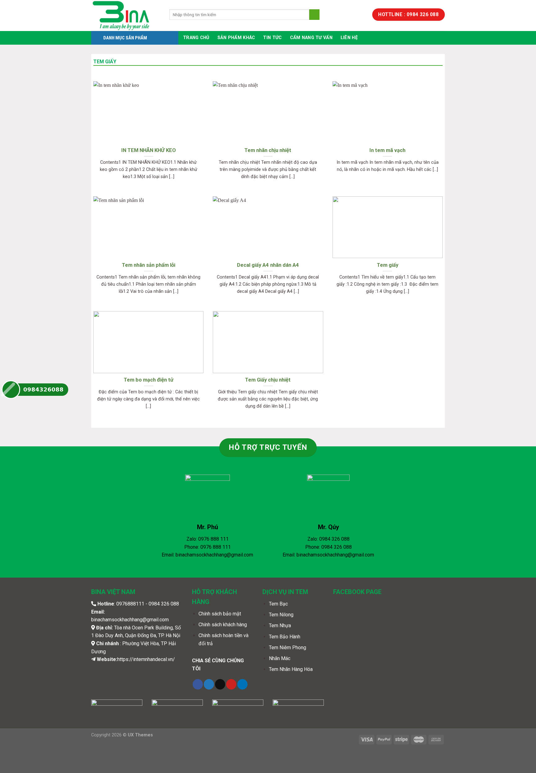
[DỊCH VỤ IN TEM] (125, 15)
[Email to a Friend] (220, 684)
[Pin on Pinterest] (231, 684)
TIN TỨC (272, 37)
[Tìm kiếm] (314, 14)
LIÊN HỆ (349, 37)
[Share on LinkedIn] (242, 684)
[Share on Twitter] (209, 684)
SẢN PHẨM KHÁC (236, 37)
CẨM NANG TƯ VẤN (311, 37)
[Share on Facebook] (198, 684)
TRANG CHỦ (196, 37)
